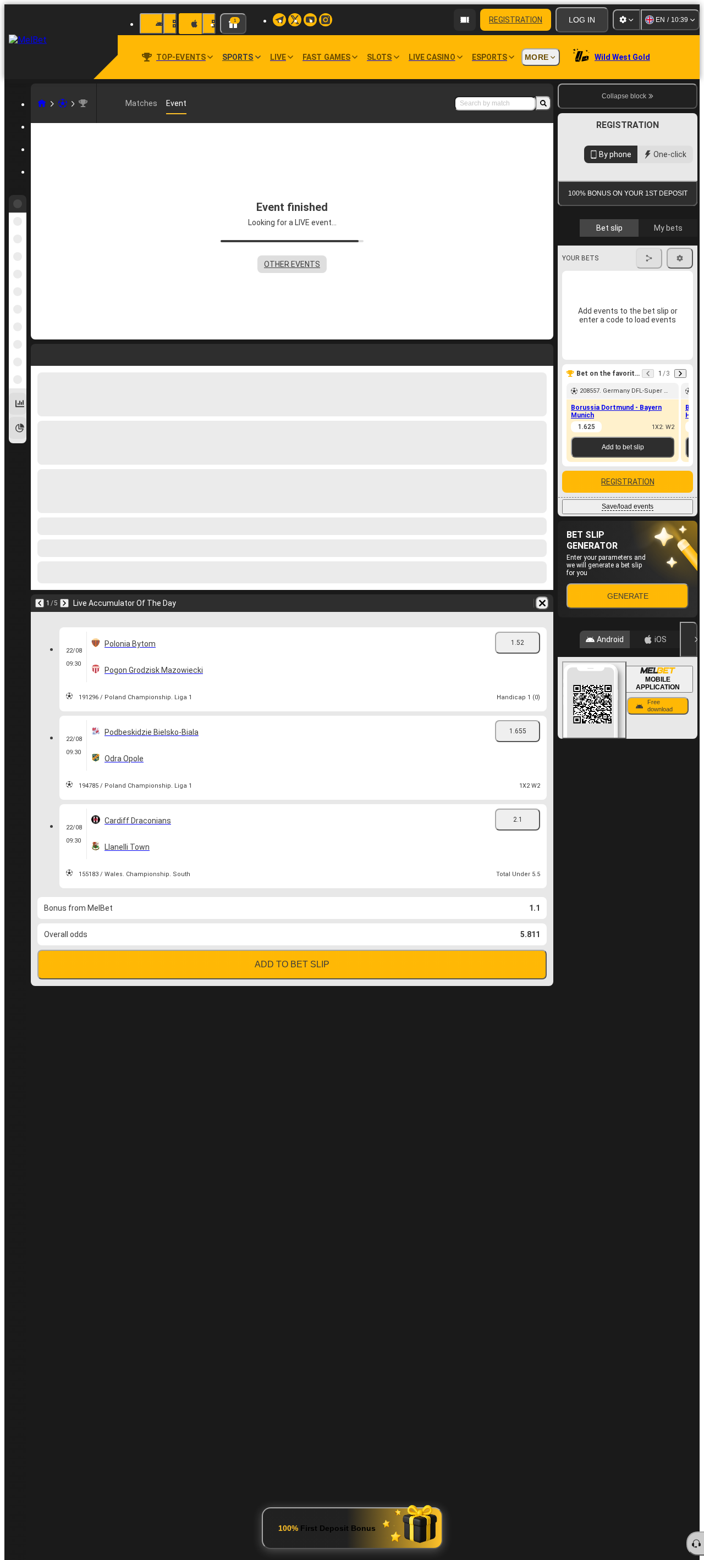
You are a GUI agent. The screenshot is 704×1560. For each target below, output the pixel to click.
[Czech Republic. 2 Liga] (83, 103)
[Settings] (626, 19)
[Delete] (542, 352)
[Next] (68, 352)
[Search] (543, 103)
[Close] (688, 821)
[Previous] (39, 352)
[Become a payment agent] (465, 20)
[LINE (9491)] (41, 103)
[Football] (62, 103)
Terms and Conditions (632, 319)
